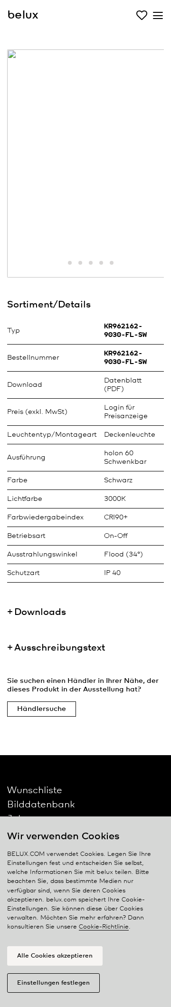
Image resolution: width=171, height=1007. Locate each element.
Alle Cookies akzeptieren (55, 956)
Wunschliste (34, 790)
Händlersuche (41, 709)
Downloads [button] (40, 612)
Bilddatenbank (41, 804)
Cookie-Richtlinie (104, 927)
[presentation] (26, 167)
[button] (59, 263)
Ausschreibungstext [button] (59, 647)
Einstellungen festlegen (53, 983)
